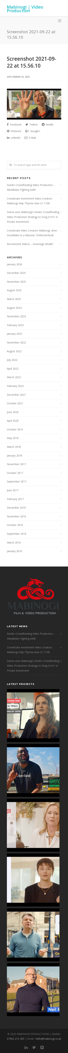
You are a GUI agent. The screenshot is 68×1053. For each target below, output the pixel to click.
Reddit (49, 124)
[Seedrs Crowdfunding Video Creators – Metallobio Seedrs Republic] (33, 715)
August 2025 (14, 290)
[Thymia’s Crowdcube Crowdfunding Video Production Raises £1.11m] (33, 880)
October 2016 (15, 525)
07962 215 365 (15, 1038)
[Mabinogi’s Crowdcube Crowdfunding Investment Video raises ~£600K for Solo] (33, 825)
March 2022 (14, 377)
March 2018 (14, 446)
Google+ (35, 131)
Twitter (33, 124)
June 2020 (12, 412)
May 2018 (12, 438)
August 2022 (14, 351)
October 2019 (15, 429)
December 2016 (16, 507)
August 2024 (14, 307)
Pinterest (15, 131)
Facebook (15, 124)
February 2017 (15, 499)
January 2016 (14, 551)
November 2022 (16, 342)
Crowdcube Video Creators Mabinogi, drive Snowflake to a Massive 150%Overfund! (32, 233)
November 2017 (16, 464)
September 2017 (16, 481)
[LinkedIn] (26, 1047)
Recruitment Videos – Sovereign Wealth (30, 244)
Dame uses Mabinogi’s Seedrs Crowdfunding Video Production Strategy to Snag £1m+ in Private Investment (33, 216)
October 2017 (15, 473)
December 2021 (16, 394)
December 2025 (16, 273)
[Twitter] (34, 1047)
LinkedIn (15, 137)
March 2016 (14, 542)
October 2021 (15, 403)
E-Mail (32, 137)
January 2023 (14, 333)
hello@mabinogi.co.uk (48, 1038)
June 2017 (12, 490)
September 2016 (16, 533)
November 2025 (16, 281)
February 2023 (15, 325)
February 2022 (15, 386)
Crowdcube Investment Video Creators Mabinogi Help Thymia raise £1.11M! (29, 201)
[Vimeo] (42, 1047)
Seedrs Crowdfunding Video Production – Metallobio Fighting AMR (31, 187)
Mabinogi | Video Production (25, 9)
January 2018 (14, 455)
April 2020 (12, 420)
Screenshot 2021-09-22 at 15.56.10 (31, 62)
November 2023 (16, 316)
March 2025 (14, 299)
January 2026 (14, 264)
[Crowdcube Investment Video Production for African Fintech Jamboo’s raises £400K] (33, 770)
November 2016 (16, 516)
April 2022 (12, 368)
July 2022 (12, 360)
